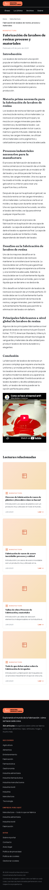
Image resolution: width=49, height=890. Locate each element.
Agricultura (7, 745)
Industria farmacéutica (13, 777)
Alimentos (7, 749)
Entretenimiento (10, 754)
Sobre (40, 10)
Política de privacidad (12, 851)
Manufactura (15, 19)
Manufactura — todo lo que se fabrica (19, 812)
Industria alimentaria (12, 773)
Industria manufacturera (13, 782)
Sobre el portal (9, 837)
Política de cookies (11, 856)
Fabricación (8, 759)
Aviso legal (7, 847)
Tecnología (8, 801)
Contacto (7, 842)
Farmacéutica (9, 763)
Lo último (18, 10)
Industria (6, 791)
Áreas (7, 10)
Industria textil (9, 787)
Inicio (5, 19)
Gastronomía (8, 768)
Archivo (30, 10)
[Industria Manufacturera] (12, 3)
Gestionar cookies (11, 860)
